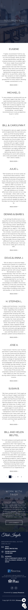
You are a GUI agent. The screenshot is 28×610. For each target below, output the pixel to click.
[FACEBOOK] (12, 588)
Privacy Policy (21, 600)
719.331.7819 (8, 553)
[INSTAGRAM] (16, 588)
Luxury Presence (18, 592)
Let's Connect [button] (14, 522)
